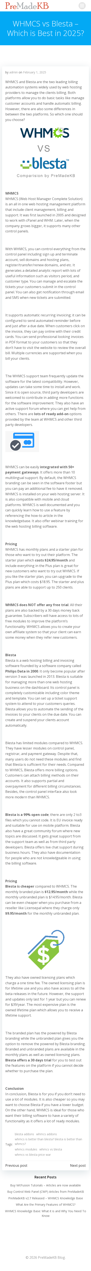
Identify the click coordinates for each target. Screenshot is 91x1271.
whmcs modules (26, 1149)
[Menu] (82, 5)
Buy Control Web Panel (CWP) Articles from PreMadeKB (45, 1192)
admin (13, 72)
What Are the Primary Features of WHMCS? (45, 1204)
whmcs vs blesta (50, 1149)
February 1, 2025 (34, 72)
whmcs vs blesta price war (33, 1155)
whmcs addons (46, 1134)
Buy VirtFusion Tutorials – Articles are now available (45, 1185)
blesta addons (24, 1134)
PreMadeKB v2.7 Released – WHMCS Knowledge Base (45, 1198)
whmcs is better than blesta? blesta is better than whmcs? (48, 1141)
